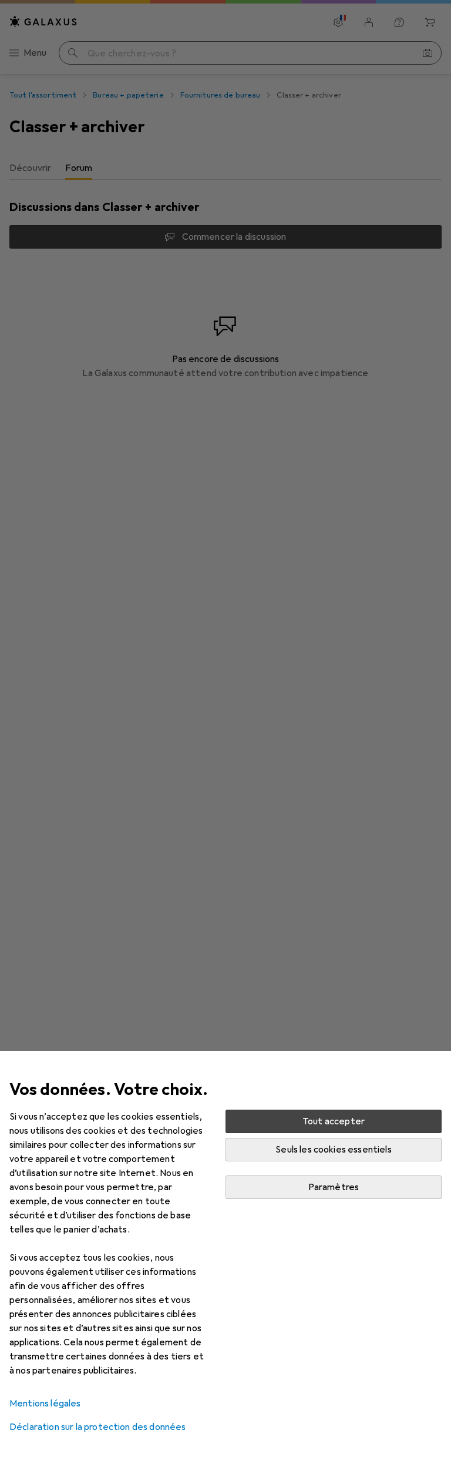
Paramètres (333, 1187)
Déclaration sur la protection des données (97, 1427)
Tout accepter (333, 1121)
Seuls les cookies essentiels (333, 1149)
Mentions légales (45, 1403)
